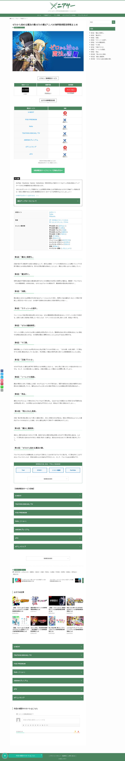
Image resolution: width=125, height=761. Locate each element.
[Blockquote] (38, 725)
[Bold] (23, 725)
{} (44, 725)
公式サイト (52, 212)
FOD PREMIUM (31, 119)
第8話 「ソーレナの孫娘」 (98, 49)
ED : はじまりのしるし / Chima (58, 222)
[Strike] (30, 725)
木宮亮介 (66, 242)
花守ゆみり (62, 226)
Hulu (31, 126)
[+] (47, 725)
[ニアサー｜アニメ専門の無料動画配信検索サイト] (62, 5)
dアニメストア (31, 147)
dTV (31, 154)
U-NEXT (31, 112)
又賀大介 (66, 244)
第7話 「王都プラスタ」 (98, 47)
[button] (2, 371)
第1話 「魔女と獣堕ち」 (98, 33)
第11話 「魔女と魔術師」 (98, 56)
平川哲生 (56, 236)
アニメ (23, 27)
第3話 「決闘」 (95, 37)
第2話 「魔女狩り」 (96, 35)
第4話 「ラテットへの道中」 (99, 40)
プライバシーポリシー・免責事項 (58, 755)
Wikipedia (52, 216)
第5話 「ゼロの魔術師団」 (98, 42)
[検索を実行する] (113, 22)
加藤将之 (64, 232)
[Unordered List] (35, 725)
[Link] (42, 725)
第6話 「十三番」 (96, 44)
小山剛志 (61, 228)
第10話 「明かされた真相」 (99, 54)
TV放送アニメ (17, 27)
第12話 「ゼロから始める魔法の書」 (101, 59)
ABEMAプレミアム (31, 140)
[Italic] (26, 725)
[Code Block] (40, 725)
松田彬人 (56, 246)
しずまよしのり (66, 248)
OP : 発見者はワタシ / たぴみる (58, 220)
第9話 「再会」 (95, 52)
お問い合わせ (71, 755)
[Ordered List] (33, 725)
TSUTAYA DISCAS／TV (31, 133)
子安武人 (63, 234)
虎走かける (56, 238)
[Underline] (28, 725)
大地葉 (64, 230)
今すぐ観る (71, 90)
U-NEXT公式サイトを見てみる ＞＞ (27, 195)
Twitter (51, 214)
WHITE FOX (66, 240)
